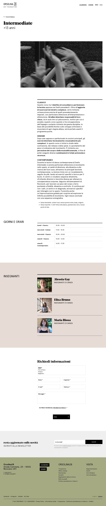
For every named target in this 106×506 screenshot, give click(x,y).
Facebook (6, 496)
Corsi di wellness (91, 475)
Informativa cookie (50, 501)
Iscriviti (94, 442)
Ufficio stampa (62, 471)
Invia (55, 417)
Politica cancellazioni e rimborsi (67, 481)
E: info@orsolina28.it (10, 474)
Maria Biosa (62, 320)
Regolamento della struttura (67, 477)
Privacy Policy (40, 501)
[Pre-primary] (61, 370)
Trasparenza (62, 469)
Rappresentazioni (91, 469)
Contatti (61, 475)
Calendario (83, 4)
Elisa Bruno (62, 300)
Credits (91, 501)
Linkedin (20, 496)
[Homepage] (10, 4)
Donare (91, 4)
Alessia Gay (62, 279)
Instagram (14, 496)
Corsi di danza (10, 17)
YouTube (26, 496)
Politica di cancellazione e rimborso (77, 501)
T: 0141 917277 (7, 472)
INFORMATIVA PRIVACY (59, 408)
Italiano (100, 496)
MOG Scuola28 (62, 479)
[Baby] (61, 368)
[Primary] (61, 372)
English (95, 496)
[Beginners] (61, 373)
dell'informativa (67, 445)
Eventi (88, 471)
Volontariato (62, 473)
